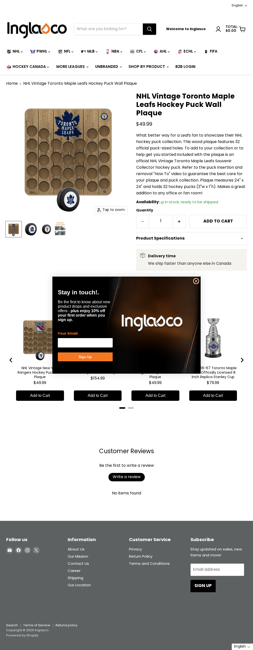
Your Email (68, 334)
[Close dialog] (196, 281)
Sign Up (85, 357)
